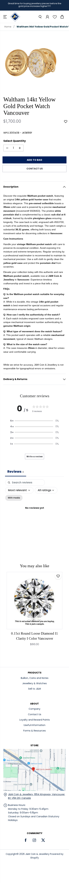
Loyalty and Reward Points (34, 719)
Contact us (34, 168)
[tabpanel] (34, 511)
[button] (5, 17)
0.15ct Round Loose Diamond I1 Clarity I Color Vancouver (34, 635)
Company (34, 709)
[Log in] (47, 16)
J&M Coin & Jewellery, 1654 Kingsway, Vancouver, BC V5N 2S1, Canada (36, 796)
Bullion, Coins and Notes (34, 678)
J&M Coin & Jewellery (37, 854)
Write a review (34, 456)
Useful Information (34, 725)
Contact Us (34, 714)
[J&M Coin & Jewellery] (15, 17)
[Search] (40, 16)
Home (7, 26)
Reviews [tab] (15, 471)
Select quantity (14, 141)
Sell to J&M (34, 688)
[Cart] (62, 16)
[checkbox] (14, 498)
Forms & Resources (34, 730)
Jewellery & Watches (34, 683)
